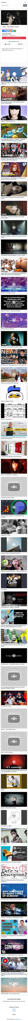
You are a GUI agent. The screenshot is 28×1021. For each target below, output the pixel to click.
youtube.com (17, 1019)
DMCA (14, 1009)
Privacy (14, 1010)
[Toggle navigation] (25, 2)
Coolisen (3, 2)
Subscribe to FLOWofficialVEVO (14, 38)
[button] (25, 5)
